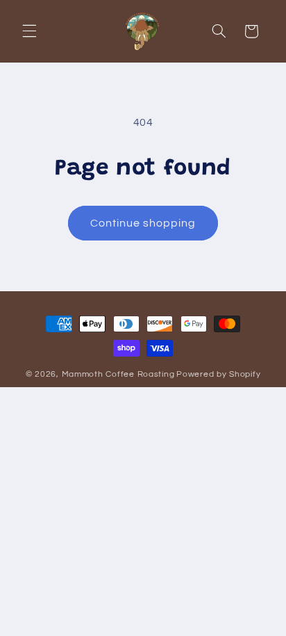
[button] (29, 31)
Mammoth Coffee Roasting (118, 374)
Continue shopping (143, 223)
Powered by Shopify (218, 374)
